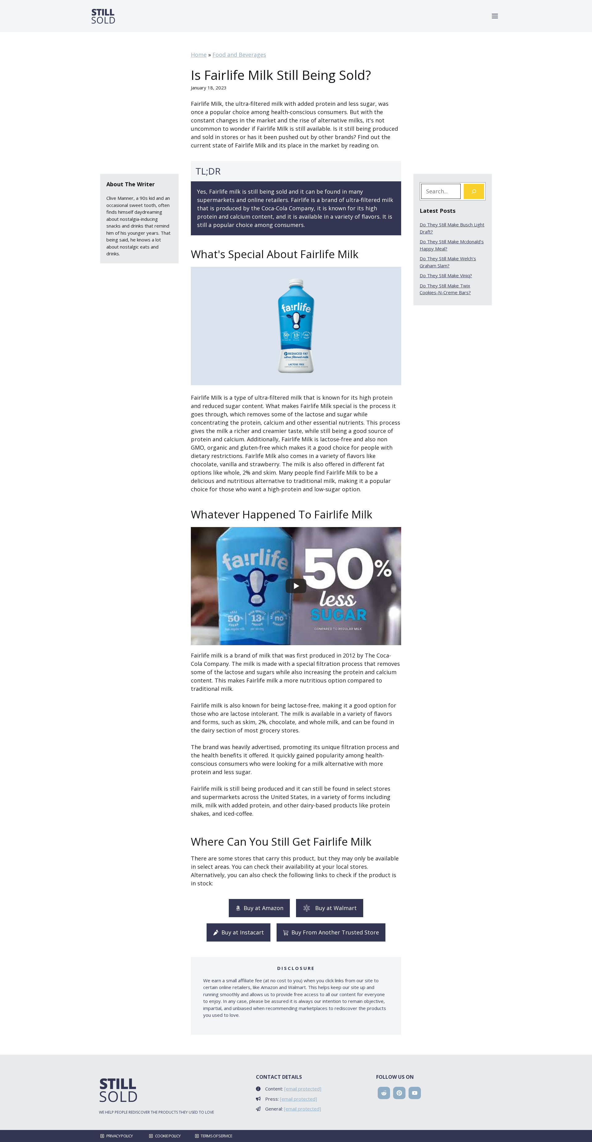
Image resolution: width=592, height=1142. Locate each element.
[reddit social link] (384, 1093)
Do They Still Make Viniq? (446, 275)
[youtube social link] (415, 1093)
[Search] (474, 191)
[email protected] (302, 1089)
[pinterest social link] (399, 1093)
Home (199, 54)
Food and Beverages (239, 54)
